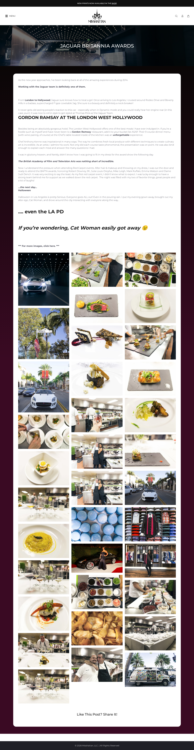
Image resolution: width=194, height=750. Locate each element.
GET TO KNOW (97, 3)
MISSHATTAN (103, 3)
